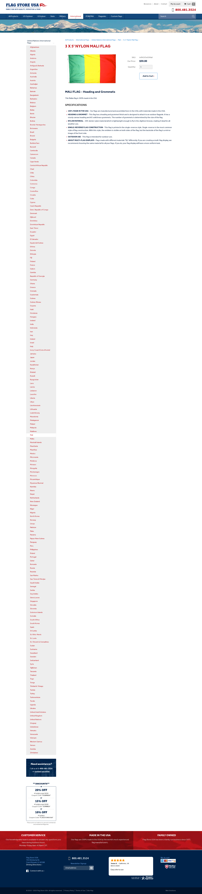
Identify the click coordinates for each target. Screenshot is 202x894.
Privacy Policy (69, 890)
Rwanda (33, 571)
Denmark (33, 213)
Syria (32, 664)
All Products (13, 16)
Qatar (32, 560)
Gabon (32, 269)
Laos (32, 383)
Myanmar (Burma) (36, 483)
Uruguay (33, 723)
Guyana (33, 305)
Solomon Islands (36, 612)
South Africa (34, 619)
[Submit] (91, 868)
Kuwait (32, 376)
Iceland (32, 320)
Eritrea (32, 246)
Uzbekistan (34, 727)
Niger (32, 509)
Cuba (32, 198)
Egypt (32, 235)
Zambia (33, 749)
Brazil (32, 132)
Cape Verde (34, 161)
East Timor (34, 228)
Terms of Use (80, 890)
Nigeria (32, 512)
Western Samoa (36, 741)
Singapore (34, 601)
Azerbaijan (34, 84)
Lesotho (33, 394)
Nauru (32, 490)
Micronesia (34, 457)
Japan (32, 357)
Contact (164, 4)
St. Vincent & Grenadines (39, 642)
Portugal (33, 557)
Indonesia (33, 328)
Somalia (33, 616)
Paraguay (33, 542)
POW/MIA (90, 16)
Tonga (32, 682)
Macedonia (34, 416)
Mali (119, 40)
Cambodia (34, 150)
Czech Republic (35, 206)
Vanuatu (33, 730)
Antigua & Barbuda (37, 65)
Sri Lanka (33, 630)
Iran (31, 331)
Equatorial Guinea (36, 243)
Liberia (32, 398)
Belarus (33, 102)
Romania (33, 564)
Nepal (32, 494)
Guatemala (34, 294)
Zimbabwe (34, 752)
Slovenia (33, 608)
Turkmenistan (35, 697)
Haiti (32, 309)
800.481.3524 (185, 10)
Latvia (32, 387)
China (32, 176)
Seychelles (34, 594)
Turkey (32, 693)
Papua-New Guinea (37, 538)
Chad (32, 169)
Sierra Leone (35, 597)
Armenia (33, 73)
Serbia (32, 590)
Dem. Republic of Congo (39, 209)
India (32, 324)
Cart (190, 4)
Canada (33, 158)
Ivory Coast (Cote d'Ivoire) (40, 350)
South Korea (35, 623)
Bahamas (33, 88)
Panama (33, 534)
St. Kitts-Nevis (35, 634)
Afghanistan (34, 47)
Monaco (33, 464)
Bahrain (33, 91)
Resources (147, 4)
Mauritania (34, 446)
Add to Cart (148, 76)
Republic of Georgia (37, 276)
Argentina (33, 69)
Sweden (33, 656)
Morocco (33, 475)
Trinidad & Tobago (36, 686)
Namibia (33, 486)
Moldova (33, 461)
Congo (32, 187)
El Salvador (34, 239)
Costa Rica (34, 191)
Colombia (33, 180)
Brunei (32, 135)
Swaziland (33, 653)
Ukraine (33, 708)
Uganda (33, 704)
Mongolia (33, 468)
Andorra (33, 58)
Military (63, 16)
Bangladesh (34, 95)
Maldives (33, 431)
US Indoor (42, 16)
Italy (31, 346)
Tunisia (32, 690)
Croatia (33, 195)
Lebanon (33, 390)
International (75, 16)
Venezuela (34, 734)
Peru (31, 546)
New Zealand (35, 501)
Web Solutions (171, 890)
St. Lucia (33, 638)
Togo (32, 679)
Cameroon (34, 154)
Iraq (31, 335)
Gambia (33, 272)
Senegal (33, 586)
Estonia (33, 250)
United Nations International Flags (103, 40)
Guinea (32, 298)
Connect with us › (39, 871)
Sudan (32, 645)
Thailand (33, 675)
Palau (32, 531)
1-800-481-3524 (45, 768)
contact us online (42, 771)
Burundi (33, 147)
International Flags (82, 40)
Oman (32, 523)
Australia (33, 76)
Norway (33, 520)
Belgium (33, 106)
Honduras (33, 313)
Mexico (32, 453)
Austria (32, 80)
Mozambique (35, 479)
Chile (32, 173)
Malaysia (33, 427)
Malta (32, 438)
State (52, 16)
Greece (33, 287)
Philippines (34, 549)
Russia (32, 568)
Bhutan (32, 117)
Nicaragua (33, 505)
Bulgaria (33, 139)
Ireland (32, 339)
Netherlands (34, 498)
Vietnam (33, 738)
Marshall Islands (36, 442)
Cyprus (32, 202)
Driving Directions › (34, 865)
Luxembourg (35, 413)
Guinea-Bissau (35, 302)
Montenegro (35, 472)
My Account (175, 4)
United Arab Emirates (38, 712)
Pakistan (33, 527)
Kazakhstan (34, 365)
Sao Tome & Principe (37, 579)
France (32, 265)
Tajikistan (33, 668)
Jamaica (33, 354)
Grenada (33, 291)
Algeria (32, 54)
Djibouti (33, 217)
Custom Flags (116, 16)
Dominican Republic (37, 224)
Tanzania (33, 671)
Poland (32, 553)
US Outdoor (28, 16)
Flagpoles (102, 16)
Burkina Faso (34, 143)
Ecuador (33, 232)
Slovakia (33, 605)
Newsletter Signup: (79, 863)
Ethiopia (33, 254)
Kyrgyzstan (34, 379)
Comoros (33, 184)
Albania (32, 51)
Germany (33, 280)
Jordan (32, 361)
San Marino (34, 575)
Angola (32, 62)
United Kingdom (36, 715)
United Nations (35, 719)
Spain (32, 627)
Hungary (33, 317)
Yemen (32, 745)
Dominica (33, 220)
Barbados (33, 99)
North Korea (34, 516)
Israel (32, 342)
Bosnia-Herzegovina (37, 124)
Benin (32, 113)
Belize (32, 110)
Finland (32, 261)
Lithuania (33, 409)
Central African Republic (39, 165)
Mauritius (33, 450)
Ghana (32, 283)
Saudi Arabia (34, 583)
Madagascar (34, 420)
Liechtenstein (35, 405)
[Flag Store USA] (27, 7)
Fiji (31, 257)
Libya (32, 402)
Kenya (32, 368)
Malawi (32, 424)
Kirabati (33, 372)
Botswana (34, 128)
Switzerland (34, 660)
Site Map (90, 890)
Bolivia (32, 121)
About (156, 4)
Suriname (33, 649)
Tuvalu (32, 701)
